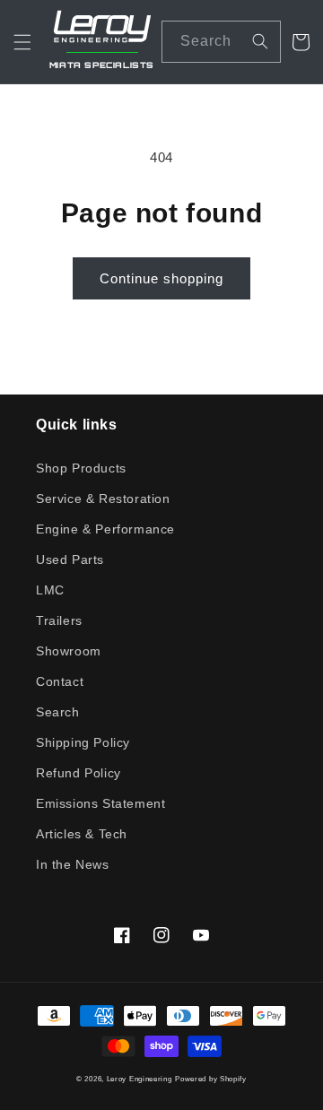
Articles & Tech (81, 834)
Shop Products (81, 468)
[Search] (260, 41)
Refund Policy (78, 773)
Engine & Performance (105, 529)
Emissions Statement (100, 803)
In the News (72, 864)
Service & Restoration (103, 498)
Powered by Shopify (211, 1078)
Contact (59, 681)
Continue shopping (161, 278)
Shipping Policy (83, 742)
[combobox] (221, 42)
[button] (22, 42)
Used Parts (70, 559)
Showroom (68, 651)
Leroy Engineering (139, 1078)
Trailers (59, 620)
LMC (50, 590)
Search (58, 712)
